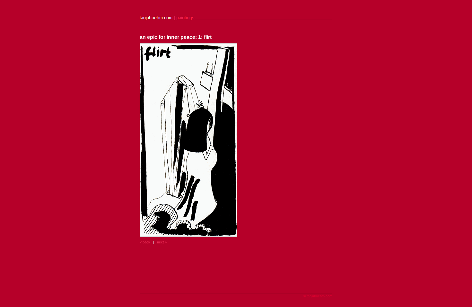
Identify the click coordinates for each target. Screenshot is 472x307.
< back (145, 242)
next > (162, 242)
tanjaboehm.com (319, 296)
